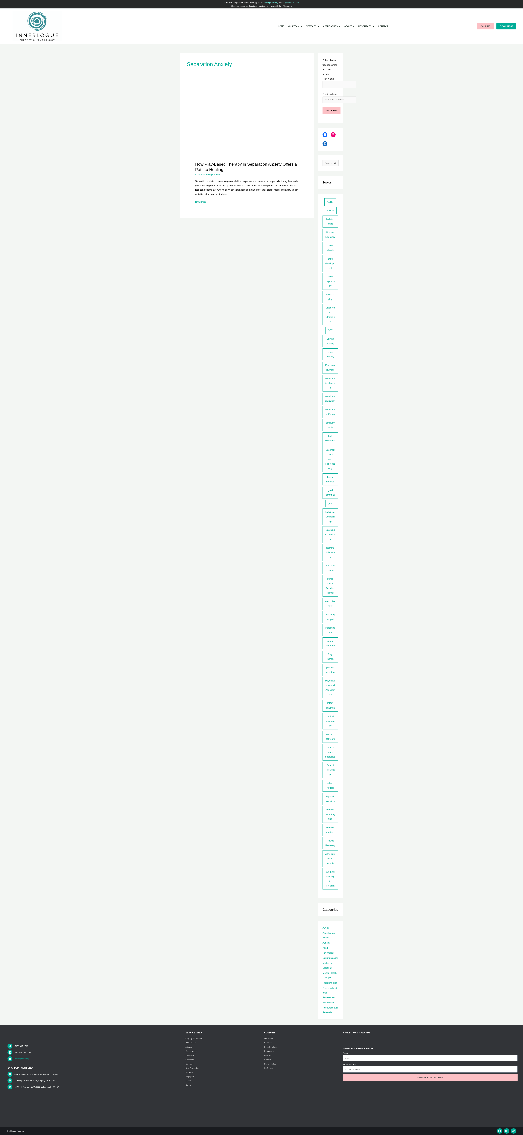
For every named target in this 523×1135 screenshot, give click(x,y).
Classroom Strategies (330, 314)
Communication (330, 958)
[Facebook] (325, 134)
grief (330, 503)
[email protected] (21, 1059)
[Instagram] (333, 134)
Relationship (329, 1002)
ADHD (330, 202)
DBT (330, 330)
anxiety (330, 210)
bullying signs (330, 221)
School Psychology (330, 770)
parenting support (330, 617)
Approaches (330, 26)
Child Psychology (204, 174)
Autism (217, 174)
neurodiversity (330, 603)
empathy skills (330, 425)
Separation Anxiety (330, 798)
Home (281, 26)
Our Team (293, 26)
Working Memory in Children (330, 879)
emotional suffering (330, 412)
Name (345, 1053)
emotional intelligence (330, 383)
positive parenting (330, 669)
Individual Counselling (330, 517)
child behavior (330, 248)
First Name (328, 79)
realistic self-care (330, 736)
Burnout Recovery (330, 234)
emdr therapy (330, 354)
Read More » (201, 201)
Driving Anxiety (330, 341)
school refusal (330, 785)
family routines (330, 479)
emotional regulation (330, 398)
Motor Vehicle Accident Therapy (330, 586)
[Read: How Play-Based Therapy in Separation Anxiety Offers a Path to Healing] (246, 123)
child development (330, 263)
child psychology (330, 281)
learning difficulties (330, 552)
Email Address (349, 1064)
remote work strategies (330, 752)
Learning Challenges (330, 535)
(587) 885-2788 (292, 2)
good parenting (330, 492)
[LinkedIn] (325, 143)
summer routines (330, 829)
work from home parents (330, 859)
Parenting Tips (330, 630)
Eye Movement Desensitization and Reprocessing (330, 452)
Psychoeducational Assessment (330, 687)
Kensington (263, 6)
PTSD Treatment (330, 705)
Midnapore (287, 6)
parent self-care (330, 643)
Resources (364, 26)
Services (311, 26)
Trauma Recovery (330, 843)
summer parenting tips (330, 814)
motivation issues (330, 568)
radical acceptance (330, 721)
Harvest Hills (275, 6)
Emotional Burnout (330, 367)
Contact (383, 26)
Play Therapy (330, 656)
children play (330, 296)
